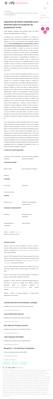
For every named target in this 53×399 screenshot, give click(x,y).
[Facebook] (47, 28)
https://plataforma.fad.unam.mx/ (10, 377)
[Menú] (47, 3)
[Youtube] (45, 32)
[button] (45, 8)
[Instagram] (42, 28)
